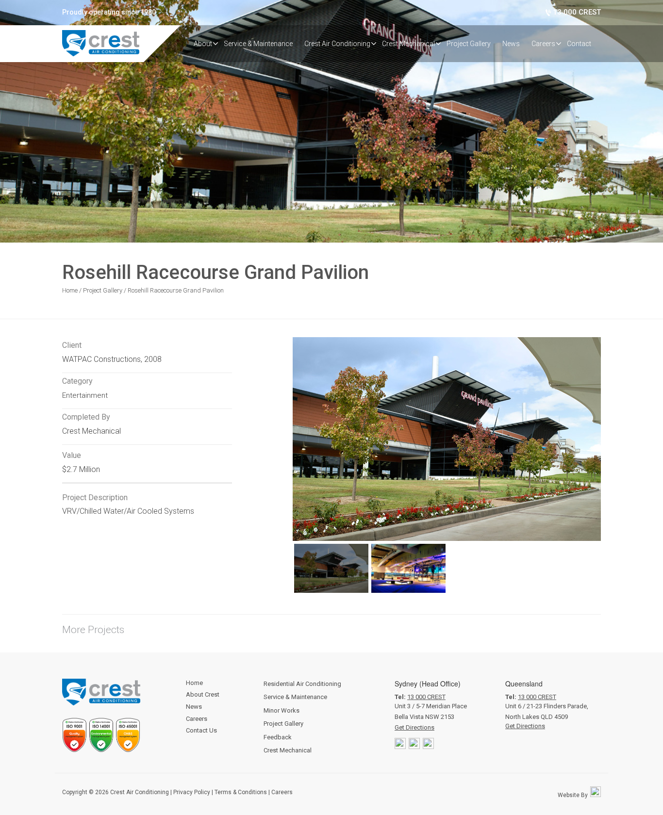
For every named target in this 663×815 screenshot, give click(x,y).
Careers (196, 718)
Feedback (278, 737)
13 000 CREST (426, 697)
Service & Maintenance (295, 697)
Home (70, 290)
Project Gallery (103, 290)
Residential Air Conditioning (302, 683)
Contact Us (201, 730)
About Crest (202, 694)
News (194, 706)
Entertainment (85, 395)
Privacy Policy (191, 792)
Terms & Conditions (241, 792)
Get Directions (414, 727)
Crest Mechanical (288, 750)
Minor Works (281, 710)
